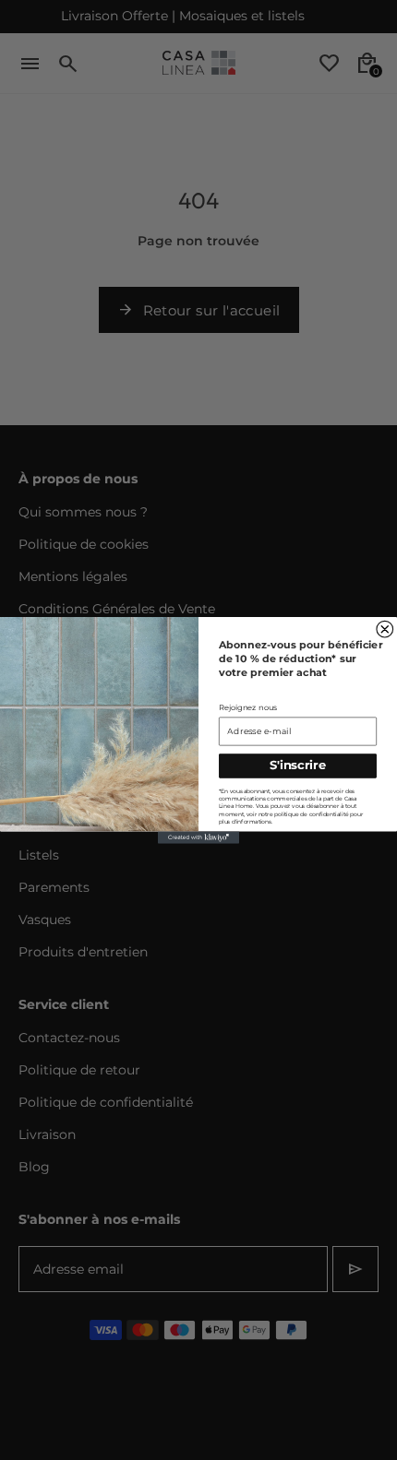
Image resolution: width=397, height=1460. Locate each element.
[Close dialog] (385, 629)
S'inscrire (298, 765)
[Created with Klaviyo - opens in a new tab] (198, 837)
